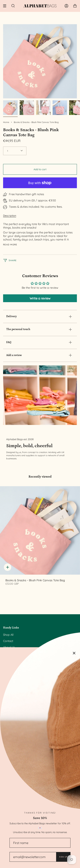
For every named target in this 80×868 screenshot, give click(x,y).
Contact (8, 641)
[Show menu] (6, 6)
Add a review (14, 355)
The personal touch (18, 329)
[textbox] (38, 231)
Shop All (8, 635)
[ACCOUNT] (66, 6)
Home (6, 122)
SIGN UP (63, 857)
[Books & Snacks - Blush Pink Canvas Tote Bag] (40, 530)
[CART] (75, 6)
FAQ (8, 342)
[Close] (74, 653)
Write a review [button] (40, 298)
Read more (10, 245)
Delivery (11, 316)
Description (9, 215)
